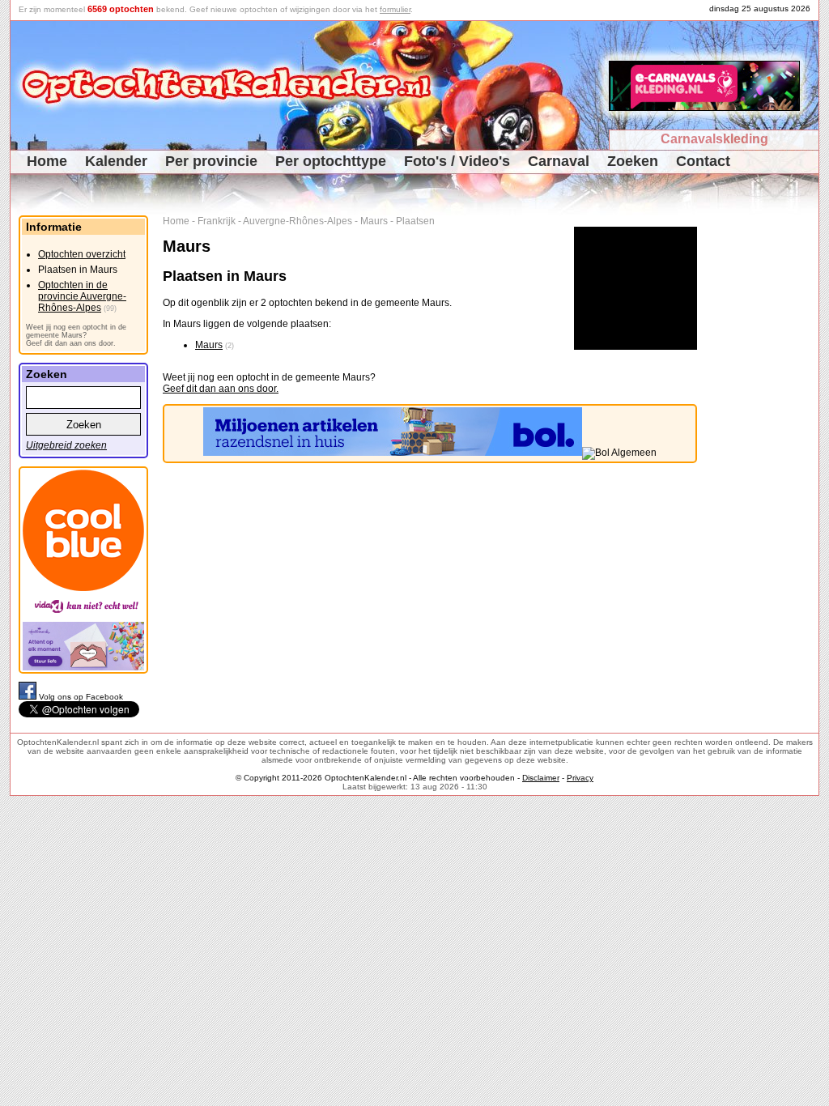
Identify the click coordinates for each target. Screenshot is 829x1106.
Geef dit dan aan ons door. (220, 388)
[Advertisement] (763, 458)
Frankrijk (217, 221)
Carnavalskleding (714, 139)
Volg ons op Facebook (81, 696)
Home (47, 161)
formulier (395, 9)
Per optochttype (330, 161)
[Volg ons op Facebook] (29, 696)
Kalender (116, 161)
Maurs (374, 221)
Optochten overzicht (81, 254)
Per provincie (211, 161)
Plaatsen (415, 221)
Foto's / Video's (457, 161)
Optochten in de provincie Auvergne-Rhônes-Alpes (82, 296)
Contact (703, 161)
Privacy (580, 777)
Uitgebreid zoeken (66, 445)
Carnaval (558, 161)
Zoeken (632, 161)
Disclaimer (540, 777)
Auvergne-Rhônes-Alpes (297, 221)
